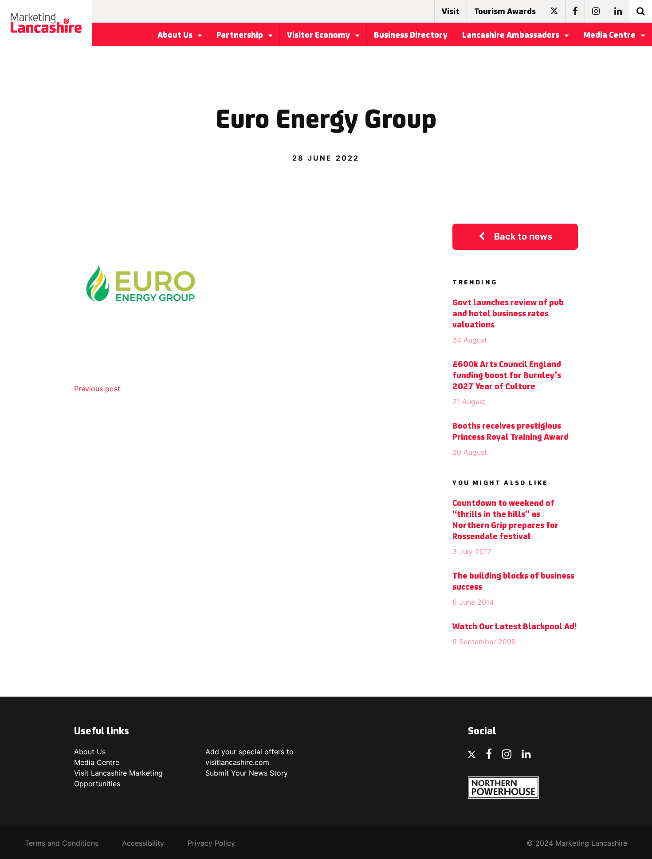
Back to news (523, 236)
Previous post (97, 388)
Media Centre (610, 35)
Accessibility (143, 843)
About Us (175, 35)
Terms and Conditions (61, 843)
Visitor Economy (319, 35)
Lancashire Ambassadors (511, 35)
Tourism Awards (505, 12)
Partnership (240, 35)
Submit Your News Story (246, 772)
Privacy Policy (211, 843)
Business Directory (411, 35)
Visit (451, 12)
